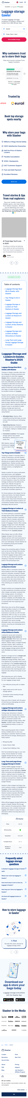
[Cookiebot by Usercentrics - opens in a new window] (19, 1076)
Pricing (17, 1064)
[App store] (20, 999)
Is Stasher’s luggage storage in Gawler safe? (13, 870)
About (3, 1064)
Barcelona (5, 1057)
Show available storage (14, 39)
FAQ (3, 1067)
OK (14, 1094)
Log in (21, 2)
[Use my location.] (24, 29)
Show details (21, 1089)
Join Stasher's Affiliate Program (20, 1071)
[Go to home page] (5, 2)
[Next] (16, 263)
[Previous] (11, 263)
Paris (16, 1054)
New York (18, 1057)
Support (17, 1067)
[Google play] (8, 999)
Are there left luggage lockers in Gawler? (11, 898)
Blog (3, 1070)
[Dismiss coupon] (26, 441)
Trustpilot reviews (17, 530)
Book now (14, 181)
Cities (6, 1045)
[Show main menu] (25, 2)
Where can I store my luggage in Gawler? (11, 877)
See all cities (5, 1060)
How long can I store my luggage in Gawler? (12, 891)
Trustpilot (18, 391)
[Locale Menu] (17, 2)
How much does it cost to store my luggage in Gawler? (12, 884)
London (4, 1054)
